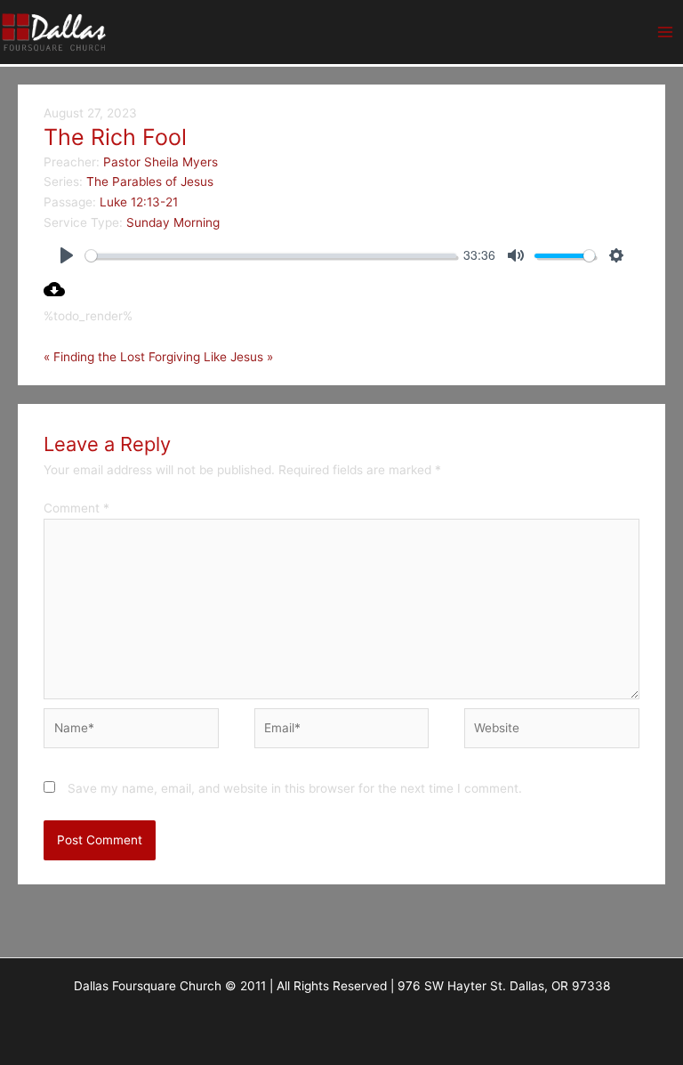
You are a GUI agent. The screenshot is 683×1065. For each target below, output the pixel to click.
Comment (76, 508)
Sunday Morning (173, 222)
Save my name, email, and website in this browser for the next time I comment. (295, 788)
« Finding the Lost (94, 357)
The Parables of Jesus (149, 181)
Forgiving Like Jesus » (211, 357)
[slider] (270, 255)
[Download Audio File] (54, 295)
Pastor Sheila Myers (160, 162)
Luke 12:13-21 (139, 202)
